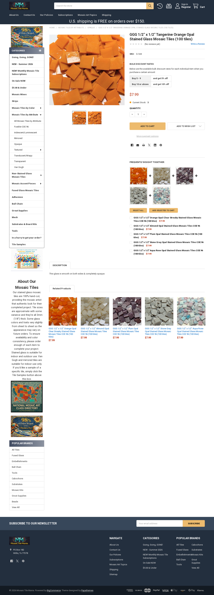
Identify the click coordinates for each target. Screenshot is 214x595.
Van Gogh (19, 167)
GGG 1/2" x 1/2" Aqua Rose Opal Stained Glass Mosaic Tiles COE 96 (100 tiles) (190, 331)
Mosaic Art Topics (87, 15)
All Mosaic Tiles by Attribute (27, 121)
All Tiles (15, 450)
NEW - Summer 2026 (22, 64)
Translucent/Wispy (23, 155)
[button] (26, 258)
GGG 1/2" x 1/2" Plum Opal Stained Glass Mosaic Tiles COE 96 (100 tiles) (126, 331)
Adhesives (17, 197)
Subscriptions (65, 15)
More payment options (147, 136)
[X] (149, 145)
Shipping (106, 15)
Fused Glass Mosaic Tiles (25, 190)
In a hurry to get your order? (26, 237)
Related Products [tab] (62, 288)
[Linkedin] (155, 145)
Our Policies (46, 15)
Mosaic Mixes (19, 94)
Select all (138, 210)
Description (60, 265)
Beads (15, 501)
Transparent (20, 161)
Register (186, 7)
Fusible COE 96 (21, 126)
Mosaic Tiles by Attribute (25, 114)
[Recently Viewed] (160, 6)
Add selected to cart (163, 210)
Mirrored (18, 138)
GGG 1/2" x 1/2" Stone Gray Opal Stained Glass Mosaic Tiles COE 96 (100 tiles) (158, 331)
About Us (14, 15)
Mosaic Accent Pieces (24, 183)
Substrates (17, 484)
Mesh (15, 217)
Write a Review (198, 44)
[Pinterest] (160, 145)
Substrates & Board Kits (24, 224)
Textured (18, 149)
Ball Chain (17, 204)
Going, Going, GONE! (23, 57)
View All (16, 507)
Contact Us (29, 15)
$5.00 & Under (19, 87)
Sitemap (114, 574)
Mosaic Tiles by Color (23, 108)
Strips (15, 101)
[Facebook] (132, 145)
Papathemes (87, 590)
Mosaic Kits (17, 490)
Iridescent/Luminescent (25, 132)
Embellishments (19, 461)
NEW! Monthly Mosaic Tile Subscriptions (25, 72)
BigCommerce (54, 590)
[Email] (137, 145)
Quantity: (135, 108)
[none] (87, 70)
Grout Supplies (20, 210)
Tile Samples (19, 244)
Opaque (18, 144)
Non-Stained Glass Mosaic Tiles (22, 175)
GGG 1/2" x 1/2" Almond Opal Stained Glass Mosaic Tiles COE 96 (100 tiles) (95, 331)
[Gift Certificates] (169, 6)
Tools (15, 231)
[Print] (143, 145)
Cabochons (17, 478)
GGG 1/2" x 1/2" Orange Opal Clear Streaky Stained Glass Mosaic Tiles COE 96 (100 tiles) (62, 332)
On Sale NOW (18, 81)
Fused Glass (18, 455)
